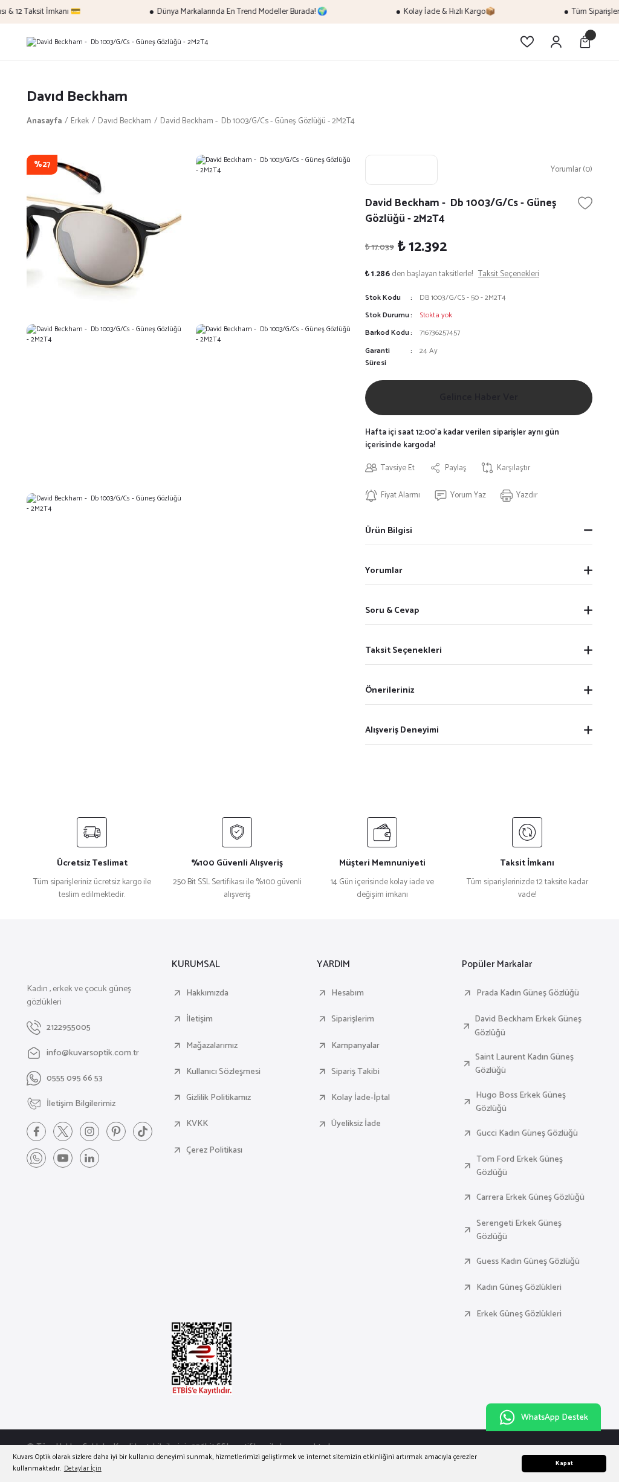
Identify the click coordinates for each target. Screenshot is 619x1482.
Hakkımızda (207, 993)
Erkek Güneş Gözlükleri (519, 1314)
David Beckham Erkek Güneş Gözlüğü (528, 1026)
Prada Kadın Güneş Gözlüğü (527, 993)
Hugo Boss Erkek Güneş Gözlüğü (521, 1102)
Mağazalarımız (212, 1045)
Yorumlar (384, 570)
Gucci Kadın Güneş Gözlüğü (527, 1133)
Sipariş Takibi (355, 1071)
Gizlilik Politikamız (218, 1097)
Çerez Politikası (214, 1150)
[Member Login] (556, 41)
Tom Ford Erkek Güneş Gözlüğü (519, 1166)
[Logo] (117, 41)
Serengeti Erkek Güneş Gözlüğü (519, 1230)
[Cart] (585, 41)
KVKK (197, 1123)
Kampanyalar (355, 1045)
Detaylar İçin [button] (83, 1468)
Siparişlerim (352, 1019)
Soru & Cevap (392, 610)
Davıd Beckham (77, 97)
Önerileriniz (389, 690)
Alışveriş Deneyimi (402, 730)
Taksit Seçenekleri (403, 650)
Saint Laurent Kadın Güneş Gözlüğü (524, 1064)
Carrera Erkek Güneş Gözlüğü (530, 1197)
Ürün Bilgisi (388, 530)
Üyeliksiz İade (356, 1123)
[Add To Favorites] (585, 203)
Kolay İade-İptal (360, 1097)
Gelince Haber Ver (478, 397)
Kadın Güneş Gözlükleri (519, 1287)
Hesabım (347, 993)
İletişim (199, 1019)
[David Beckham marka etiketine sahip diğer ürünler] (401, 170)
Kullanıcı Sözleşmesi (223, 1071)
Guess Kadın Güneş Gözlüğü (528, 1261)
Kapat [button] (564, 1463)
